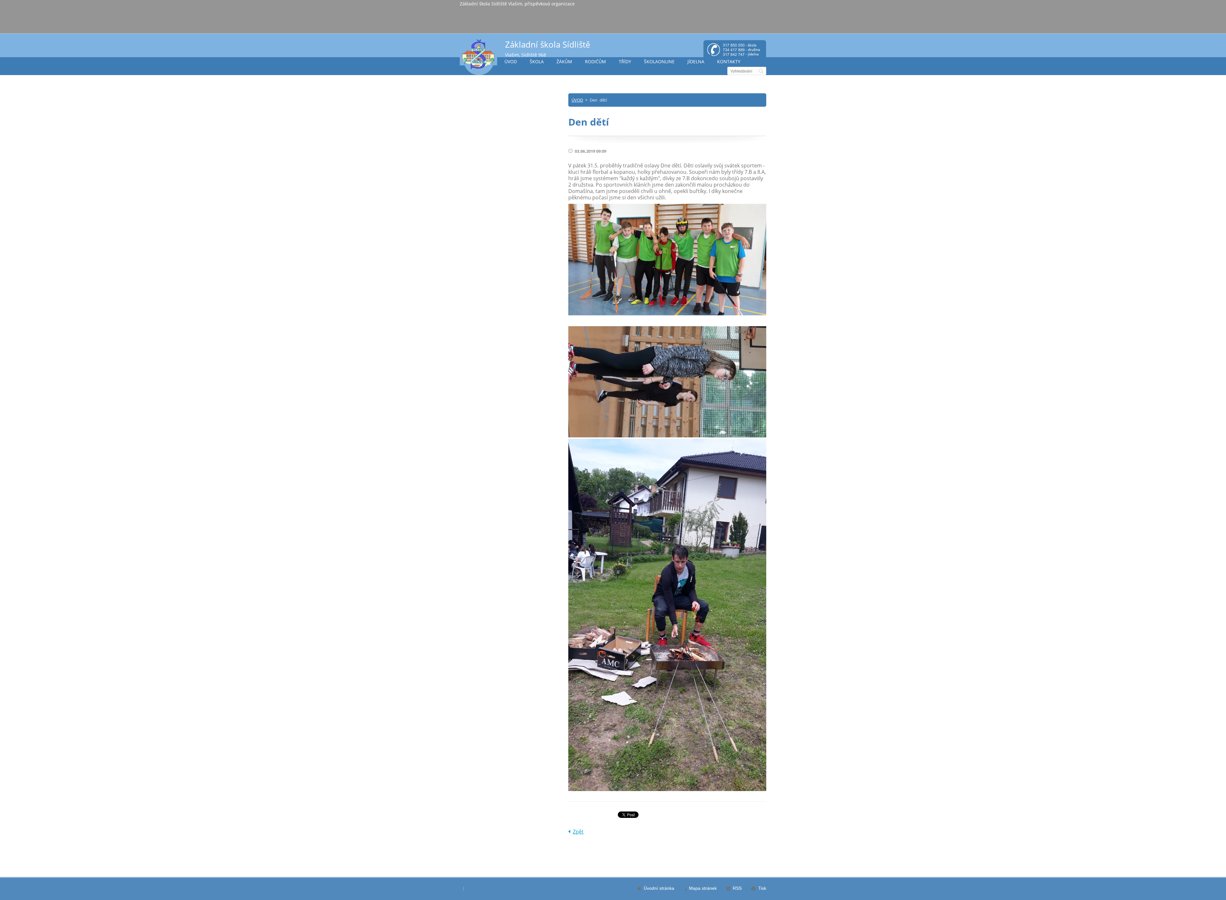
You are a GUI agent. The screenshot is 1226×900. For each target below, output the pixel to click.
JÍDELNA (695, 61)
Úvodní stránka (659, 888)
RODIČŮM (595, 61)
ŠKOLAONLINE (659, 61)
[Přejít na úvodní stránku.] (478, 57)
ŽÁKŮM (564, 61)
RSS (737, 888)
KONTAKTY (728, 61)
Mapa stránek (703, 888)
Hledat (760, 70)
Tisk (762, 888)
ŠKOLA (537, 61)
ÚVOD (510, 61)
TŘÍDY (625, 61)
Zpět (578, 831)
